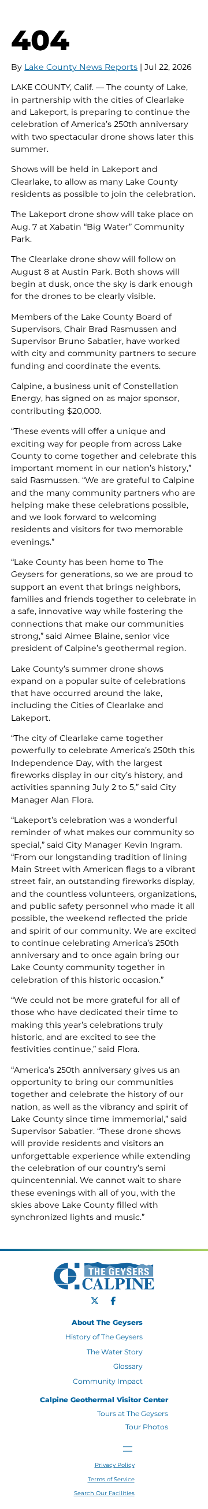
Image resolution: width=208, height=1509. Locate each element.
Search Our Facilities (104, 1493)
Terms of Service (111, 1479)
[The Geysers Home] (55, 18)
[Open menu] (128, 1449)
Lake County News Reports (81, 67)
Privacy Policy (115, 1465)
